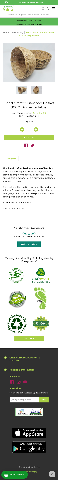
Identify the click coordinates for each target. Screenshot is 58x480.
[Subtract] (22, 129)
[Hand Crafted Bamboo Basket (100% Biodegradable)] (22, 90)
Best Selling (17, 32)
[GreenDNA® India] (8, 8)
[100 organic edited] (17, 275)
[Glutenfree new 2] (41, 323)
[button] (43, 8)
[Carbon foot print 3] (41, 299)
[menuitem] (43, 8)
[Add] (36, 129)
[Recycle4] (17, 324)
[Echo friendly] (17, 299)
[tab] (10, 159)
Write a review (29, 244)
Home (6, 32)
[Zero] (41, 275)
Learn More (29, 338)
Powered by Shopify (29, 472)
